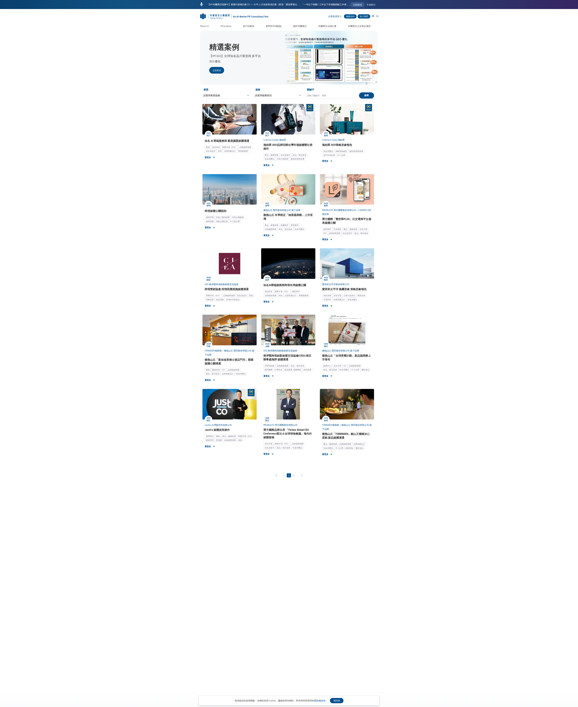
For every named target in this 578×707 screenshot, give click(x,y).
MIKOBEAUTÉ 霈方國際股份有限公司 (339, 210)
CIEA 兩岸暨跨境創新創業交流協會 (221, 284)
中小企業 (341, 155)
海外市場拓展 (329, 155)
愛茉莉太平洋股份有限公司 (335, 284)
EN (377, 16)
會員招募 (220, 299)
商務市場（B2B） (229, 147)
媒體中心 (327, 366)
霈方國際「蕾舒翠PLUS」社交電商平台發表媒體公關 (346, 220)
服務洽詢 (350, 16)
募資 (208, 147)
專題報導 (294, 225)
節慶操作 (284, 225)
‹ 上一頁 (277, 475)
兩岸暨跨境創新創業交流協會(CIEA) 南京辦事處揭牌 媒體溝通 (287, 357)
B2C (223, 370)
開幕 (208, 370)
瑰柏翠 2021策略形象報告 (337, 144)
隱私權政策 (319, 700)
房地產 (219, 440)
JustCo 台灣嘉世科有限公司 (218, 425)
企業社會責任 (349, 295)
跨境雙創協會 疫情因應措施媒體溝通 (227, 289)
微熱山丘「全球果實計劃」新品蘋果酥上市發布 (346, 357)
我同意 (336, 700)
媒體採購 (210, 221)
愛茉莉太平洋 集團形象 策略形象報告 (344, 289)
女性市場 (363, 229)
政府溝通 (307, 369)
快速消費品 (269, 159)
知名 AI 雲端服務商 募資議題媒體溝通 (227, 140)
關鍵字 (310, 89)
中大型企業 (235, 221)
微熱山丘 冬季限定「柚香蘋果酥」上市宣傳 (288, 216)
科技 (220, 151)
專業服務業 (243, 151)
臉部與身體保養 (297, 159)
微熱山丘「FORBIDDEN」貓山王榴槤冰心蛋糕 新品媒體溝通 (346, 435)
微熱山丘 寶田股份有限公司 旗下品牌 (281, 210)
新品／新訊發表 (299, 155)
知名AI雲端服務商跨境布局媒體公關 (284, 285)
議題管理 (210, 217)
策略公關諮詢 (222, 221)
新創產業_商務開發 (292, 369)
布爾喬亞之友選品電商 (359, 26)
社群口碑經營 (282, 159)
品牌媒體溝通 (245, 147)
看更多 (208, 157)
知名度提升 (211, 151)
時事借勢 (210, 299)
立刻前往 (216, 70)
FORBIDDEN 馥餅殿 (213, 350)
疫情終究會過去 (233, 299)
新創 (251, 295)
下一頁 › (301, 475)
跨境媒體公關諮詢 (215, 210)
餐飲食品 (365, 369)
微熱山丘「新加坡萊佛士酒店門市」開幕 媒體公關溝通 (229, 361)
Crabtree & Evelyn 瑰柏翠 (274, 139)
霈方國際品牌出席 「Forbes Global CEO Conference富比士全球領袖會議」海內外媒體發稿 (287, 433)
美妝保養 (327, 295)
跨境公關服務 (238, 217)
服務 (257, 89)
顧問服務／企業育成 (273, 369)
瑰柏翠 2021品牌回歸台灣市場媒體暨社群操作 (287, 146)
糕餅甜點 (349, 448)
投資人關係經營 (223, 217)
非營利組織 (269, 366)
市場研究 (327, 299)
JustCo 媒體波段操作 (217, 429)
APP (324, 233)
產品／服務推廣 (271, 155)
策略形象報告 (341, 151)
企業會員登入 (335, 16)
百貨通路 (337, 229)
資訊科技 (216, 147)
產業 (206, 89)
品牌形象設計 (230, 151)
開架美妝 (361, 295)
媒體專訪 (327, 229)
